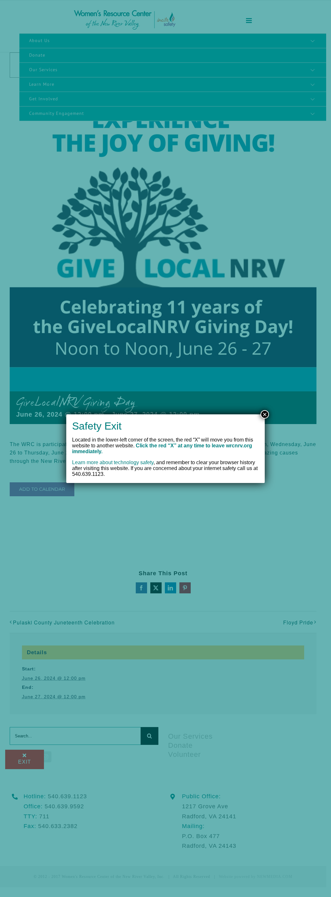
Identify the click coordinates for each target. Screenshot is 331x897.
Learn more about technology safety (113, 462)
